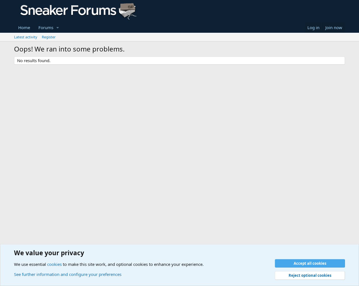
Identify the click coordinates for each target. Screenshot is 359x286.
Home (24, 27)
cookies (54, 264)
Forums (45, 27)
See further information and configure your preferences (67, 274)
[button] (58, 27)
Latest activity (25, 36)
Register (49, 36)
